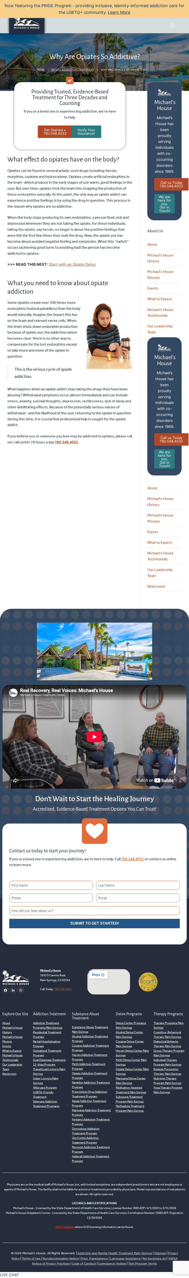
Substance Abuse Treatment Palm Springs (90, 1029)
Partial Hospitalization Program (46, 1044)
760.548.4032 (66, 442)
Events (152, 288)
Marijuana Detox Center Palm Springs (131, 1081)
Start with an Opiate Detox (72, 264)
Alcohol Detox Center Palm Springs (129, 1034)
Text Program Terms (142, 1264)
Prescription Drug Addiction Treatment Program (89, 1094)
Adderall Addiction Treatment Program (90, 1159)
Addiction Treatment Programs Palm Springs (47, 1025)
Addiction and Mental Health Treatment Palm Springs (114, 1253)
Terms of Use (31, 1258)
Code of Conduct (84, 1264)
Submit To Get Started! (94, 923)
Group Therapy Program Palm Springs (169, 1053)
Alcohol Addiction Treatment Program (90, 1039)
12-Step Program (44, 1064)
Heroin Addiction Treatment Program (89, 1057)
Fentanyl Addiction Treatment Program (91, 1122)
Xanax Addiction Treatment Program (89, 1103)
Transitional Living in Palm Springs (49, 1071)
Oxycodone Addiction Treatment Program (85, 1131)
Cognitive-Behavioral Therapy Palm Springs (167, 1034)
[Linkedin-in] (13, 990)
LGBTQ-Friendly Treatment (43, 1094)
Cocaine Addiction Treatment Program (90, 1048)
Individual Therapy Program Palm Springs (167, 1062)
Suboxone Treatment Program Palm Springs (130, 1099)
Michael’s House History (160, 258)
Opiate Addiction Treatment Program (89, 1076)
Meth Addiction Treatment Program (88, 1066)
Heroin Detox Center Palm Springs (132, 1053)
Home (41, 69)
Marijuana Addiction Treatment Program (91, 1112)
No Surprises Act (155, 1258)
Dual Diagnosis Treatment (49, 1060)
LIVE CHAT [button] (9, 1274)
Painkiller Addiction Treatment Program (91, 1085)
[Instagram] (21, 990)
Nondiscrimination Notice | (62, 1258)
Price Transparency (94, 1258)
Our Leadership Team (160, 329)
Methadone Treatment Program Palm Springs (130, 1108)
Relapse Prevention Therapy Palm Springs (167, 1071)
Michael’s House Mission (160, 274)
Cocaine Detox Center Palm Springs (130, 1044)
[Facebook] (5, 990)
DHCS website (65, 1227)
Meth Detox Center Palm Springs (131, 1062)
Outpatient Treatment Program (47, 1053)
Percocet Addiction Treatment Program (91, 1149)
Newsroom (156, 586)
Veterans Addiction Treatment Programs (46, 1104)
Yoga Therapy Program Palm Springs (168, 1090)
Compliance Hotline (112, 1264)
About (152, 244)
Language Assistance (125, 1258)
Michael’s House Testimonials (160, 313)
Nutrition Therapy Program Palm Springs (167, 1081)
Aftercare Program (45, 1087)
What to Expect (159, 299)
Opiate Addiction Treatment (72, 69)
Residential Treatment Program (47, 1034)
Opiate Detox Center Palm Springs (132, 1071)
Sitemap (160, 1253)
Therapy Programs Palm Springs (169, 1025)
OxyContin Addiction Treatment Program (85, 1140)
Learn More (119, 12)
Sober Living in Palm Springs (45, 1081)
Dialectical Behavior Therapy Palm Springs (167, 1044)
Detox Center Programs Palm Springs (131, 1025)
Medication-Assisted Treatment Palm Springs (131, 1090)
